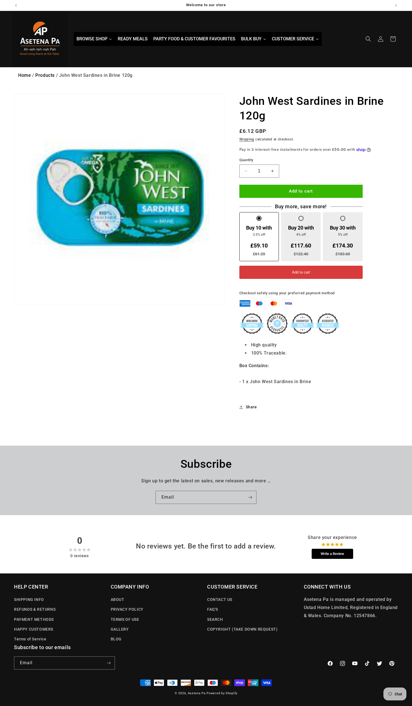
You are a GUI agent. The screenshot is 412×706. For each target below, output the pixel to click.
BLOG (116, 639)
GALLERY (120, 629)
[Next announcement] (396, 5)
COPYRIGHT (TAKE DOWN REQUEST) (242, 629)
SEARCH (215, 619)
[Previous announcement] (16, 5)
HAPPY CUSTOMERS (33, 629)
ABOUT (117, 599)
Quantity (246, 160)
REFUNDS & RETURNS (34, 609)
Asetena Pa (197, 693)
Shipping (246, 139)
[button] (368, 39)
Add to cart (301, 272)
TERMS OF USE (125, 619)
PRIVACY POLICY (127, 609)
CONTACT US (219, 599)
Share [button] (251, 407)
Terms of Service (30, 639)
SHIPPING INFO (29, 599)
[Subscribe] (250, 497)
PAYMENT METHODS (34, 619)
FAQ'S (212, 609)
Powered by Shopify (222, 693)
